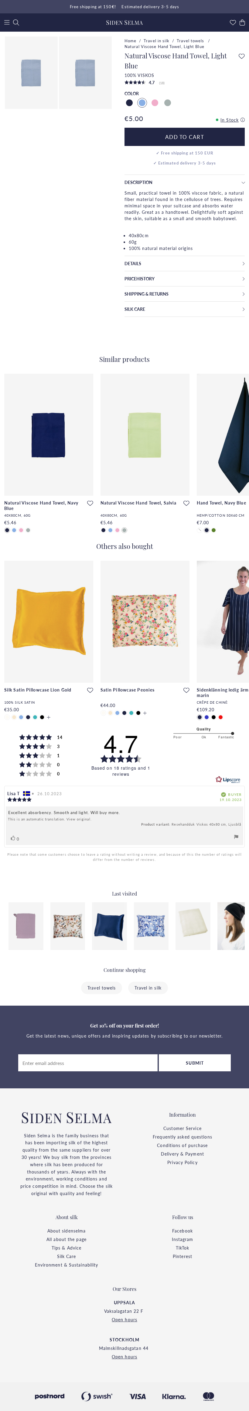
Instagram (182, 1239)
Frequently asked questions (182, 1137)
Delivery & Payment (182, 1154)
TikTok (182, 1248)
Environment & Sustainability (66, 1265)
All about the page (66, 1239)
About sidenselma (66, 1231)
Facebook (182, 1231)
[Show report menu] (236, 837)
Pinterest (182, 1256)
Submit (195, 1063)
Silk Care (66, 1256)
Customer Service (182, 1128)
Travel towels (191, 40)
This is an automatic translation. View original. (50, 819)
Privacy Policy (182, 1162)
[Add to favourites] (242, 56)
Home (130, 40)
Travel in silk (156, 40)
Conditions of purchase (182, 1145)
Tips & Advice (66, 1248)
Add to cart (184, 136)
